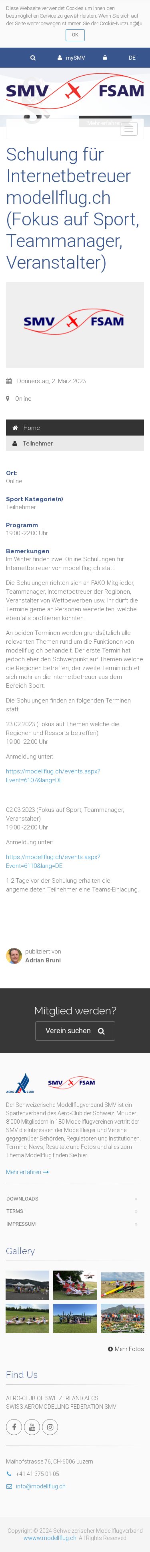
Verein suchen (68, 1030)
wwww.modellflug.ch (50, 1538)
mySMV (75, 57)
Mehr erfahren (23, 1172)
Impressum (21, 1224)
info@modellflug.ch (41, 1486)
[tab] (75, 428)
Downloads (22, 1199)
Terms (14, 1211)
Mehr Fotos (129, 1349)
